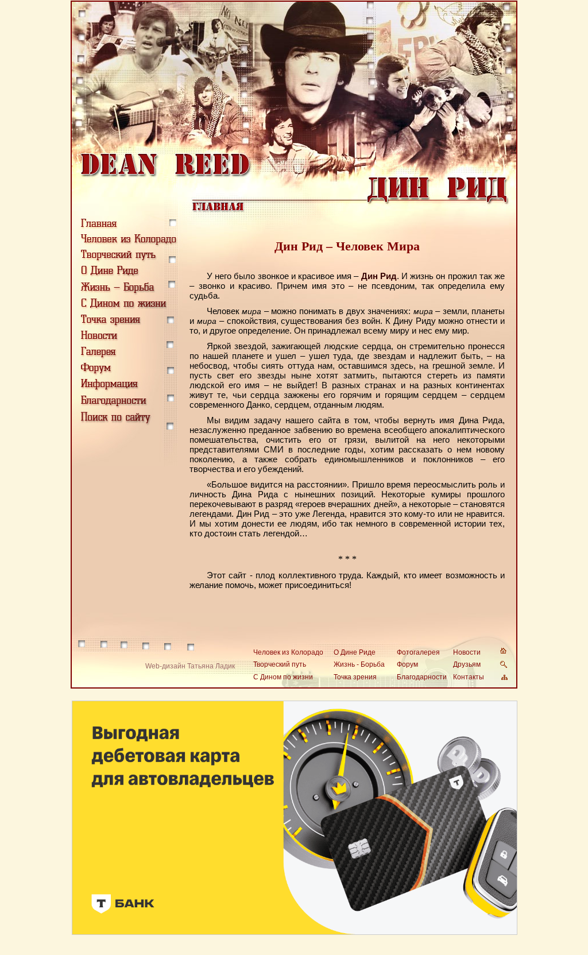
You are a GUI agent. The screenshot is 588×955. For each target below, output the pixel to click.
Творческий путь (279, 664)
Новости (467, 652)
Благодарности (422, 677)
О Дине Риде (355, 652)
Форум (407, 664)
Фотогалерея (418, 652)
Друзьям (467, 664)
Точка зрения (355, 677)
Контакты (468, 677)
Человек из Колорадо (288, 652)
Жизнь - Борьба (359, 664)
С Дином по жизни (283, 677)
